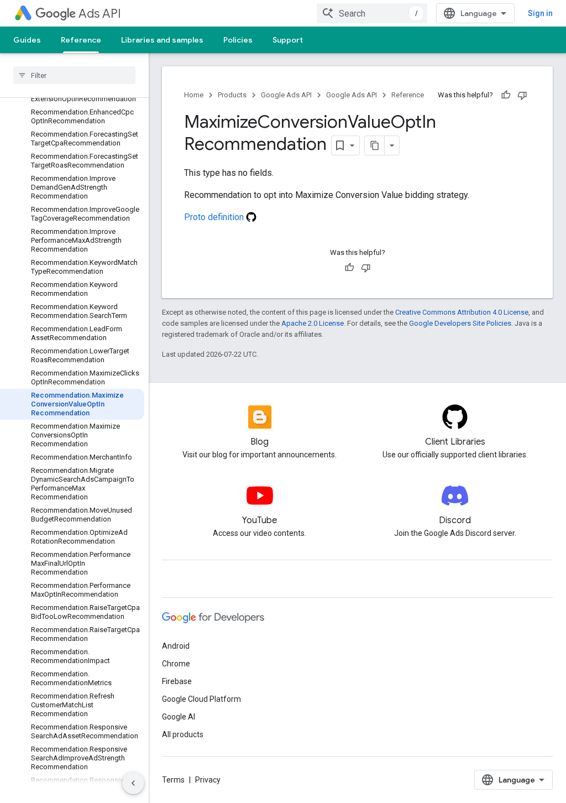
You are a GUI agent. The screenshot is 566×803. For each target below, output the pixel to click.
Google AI (178, 716)
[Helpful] (505, 95)
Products (232, 95)
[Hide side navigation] (133, 783)
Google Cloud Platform (201, 699)
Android (176, 646)
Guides (27, 40)
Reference (81, 40)
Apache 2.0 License (312, 323)
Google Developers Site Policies (460, 323)
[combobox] (372, 13)
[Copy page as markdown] (375, 145)
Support (287, 40)
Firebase (177, 681)
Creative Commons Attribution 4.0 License (461, 312)
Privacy (208, 779)
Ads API (99, 13)
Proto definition (215, 217)
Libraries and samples (162, 40)
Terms (173, 779)
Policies (238, 40)
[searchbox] (74, 75)
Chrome (176, 663)
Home (193, 95)
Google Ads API (286, 95)
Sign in (540, 13)
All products (182, 734)
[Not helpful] (522, 95)
